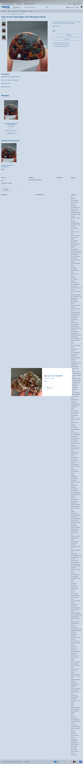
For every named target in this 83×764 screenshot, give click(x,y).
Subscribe (49, 387)
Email (45, 380)
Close (70, 369)
